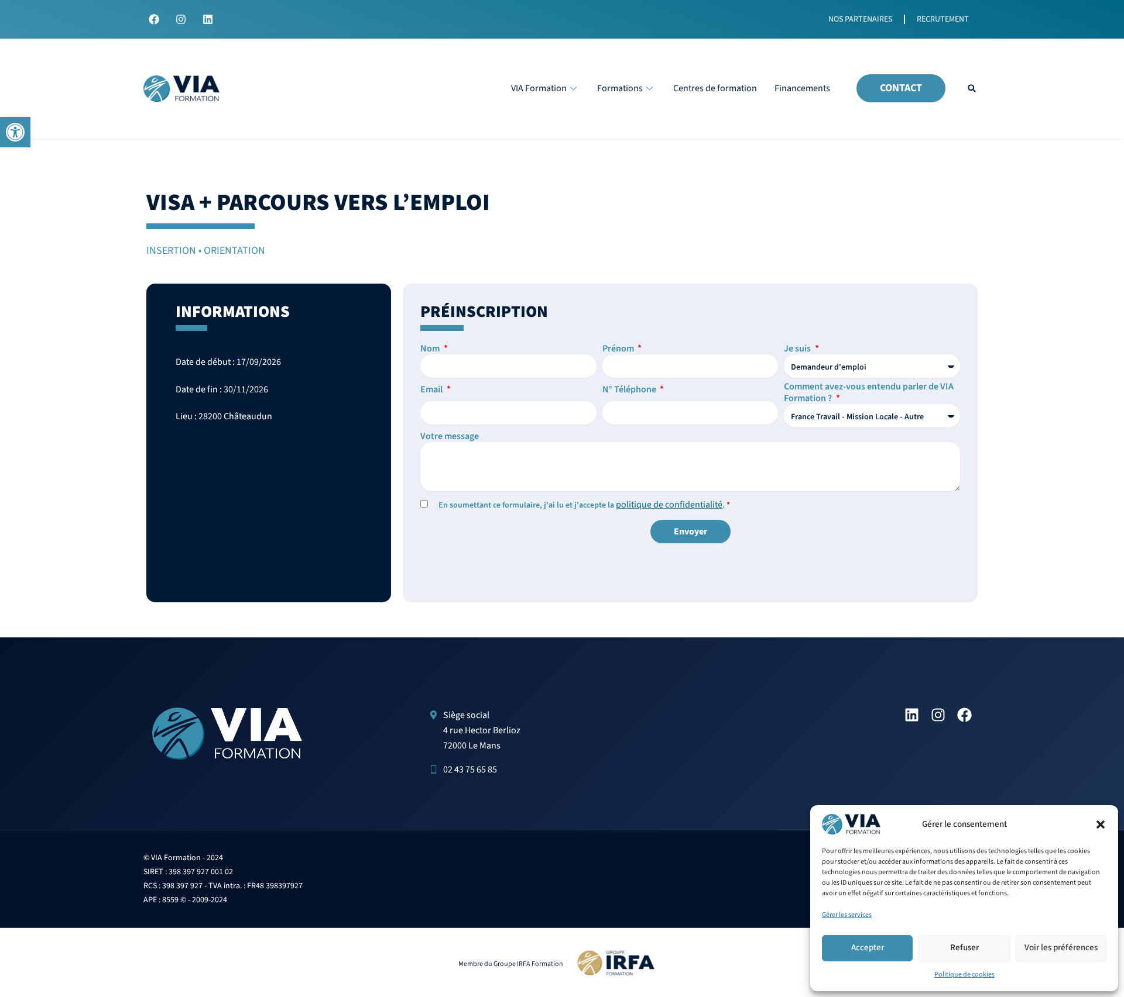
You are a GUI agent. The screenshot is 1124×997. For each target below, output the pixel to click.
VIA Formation (539, 88)
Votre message (449, 436)
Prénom (619, 348)
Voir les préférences (1061, 947)
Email (432, 389)
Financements (802, 88)
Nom (430, 348)
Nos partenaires (860, 19)
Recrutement (943, 19)
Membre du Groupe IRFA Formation (510, 964)
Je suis (798, 348)
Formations (620, 88)
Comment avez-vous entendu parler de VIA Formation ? (869, 392)
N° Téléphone (630, 389)
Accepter (867, 947)
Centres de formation (715, 88)
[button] (15, 132)
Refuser (964, 947)
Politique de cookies (964, 974)
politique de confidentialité (669, 504)
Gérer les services (847, 915)
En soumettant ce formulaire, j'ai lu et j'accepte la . (584, 505)
